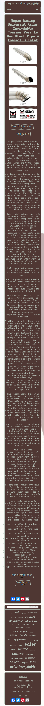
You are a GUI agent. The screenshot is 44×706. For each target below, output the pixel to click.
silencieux (31, 621)
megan (25, 662)
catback (29, 654)
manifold (20, 617)
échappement (18, 639)
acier (30, 644)
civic (28, 628)
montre (13, 634)
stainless (13, 625)
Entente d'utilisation (23, 691)
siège (31, 632)
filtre (20, 645)
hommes (32, 650)
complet (19, 627)
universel (34, 640)
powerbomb (32, 635)
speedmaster (32, 613)
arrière (24, 613)
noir (17, 612)
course (18, 653)
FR (26, 695)
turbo (13, 650)
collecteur (30, 657)
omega (11, 613)
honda (23, 634)
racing (30, 616)
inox (33, 662)
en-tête (14, 662)
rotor (33, 625)
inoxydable (15, 621)
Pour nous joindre (23, 681)
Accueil (23, 676)
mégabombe (23, 624)
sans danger (19, 631)
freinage (13, 645)
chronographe (17, 658)
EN (20, 695)
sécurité (13, 617)
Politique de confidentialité (23, 686)
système (23, 649)
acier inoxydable (23, 666)
